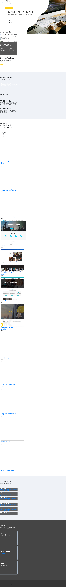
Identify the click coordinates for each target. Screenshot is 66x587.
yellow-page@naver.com (9, 7)
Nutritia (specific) (6, 441)
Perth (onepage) (5, 358)
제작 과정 (8, 4)
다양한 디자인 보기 (26, 128)
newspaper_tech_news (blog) (7, 273)
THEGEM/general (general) (8, 190)
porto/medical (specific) (8, 217)
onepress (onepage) (6, 246)
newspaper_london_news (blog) (8, 385)
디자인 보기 (9, 3)
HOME (8, 0)
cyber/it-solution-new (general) (7, 162)
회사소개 (8, 1)
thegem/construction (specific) (7, 328)
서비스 (8, 2)
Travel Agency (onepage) (8, 470)
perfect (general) (6, 301)
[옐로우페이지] (2, 2)
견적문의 (8, 5)
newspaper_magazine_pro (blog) (9, 413)
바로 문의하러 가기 (4, 553)
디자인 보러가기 (2, 64)
